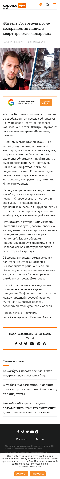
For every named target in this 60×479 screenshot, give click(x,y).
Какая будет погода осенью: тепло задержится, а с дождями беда (27, 373)
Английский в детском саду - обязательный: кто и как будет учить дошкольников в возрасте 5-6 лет (29, 408)
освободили (11, 306)
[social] (16, 343)
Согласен (21, 473)
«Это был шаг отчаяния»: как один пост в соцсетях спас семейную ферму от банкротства (30, 389)
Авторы (40, 439)
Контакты (21, 439)
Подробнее (38, 473)
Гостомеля (21, 114)
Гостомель (31, 312)
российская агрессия (15, 317)
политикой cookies (30, 466)
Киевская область (40, 317)
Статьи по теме (13, 361)
